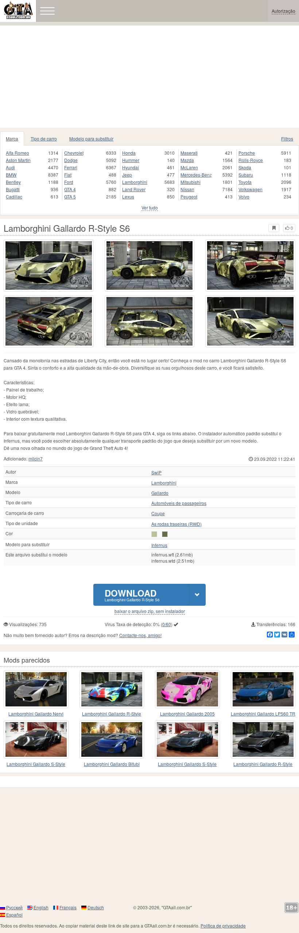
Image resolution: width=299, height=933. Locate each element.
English (41, 907)
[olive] (165, 534)
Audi (10, 167)
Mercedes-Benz (196, 174)
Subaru (245, 174)
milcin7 (35, 458)
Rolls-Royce (250, 160)
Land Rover (133, 189)
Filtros (287, 138)
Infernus (159, 545)
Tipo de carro (44, 138)
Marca (12, 138)
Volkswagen (250, 189)
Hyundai (130, 167)
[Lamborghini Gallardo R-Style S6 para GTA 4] (49, 265)
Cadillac (14, 196)
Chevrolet (74, 153)
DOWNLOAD (132, 594)
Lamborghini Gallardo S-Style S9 (187, 764)
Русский (14, 907)
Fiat (67, 174)
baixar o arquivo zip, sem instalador (149, 611)
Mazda (187, 160)
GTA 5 (70, 196)
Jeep (127, 174)
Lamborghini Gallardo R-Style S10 (262, 764)
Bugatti (13, 189)
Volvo (243, 196)
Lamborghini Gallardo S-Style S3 (36, 764)
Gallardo (159, 493)
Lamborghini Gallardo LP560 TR (263, 713)
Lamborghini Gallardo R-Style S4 (111, 713)
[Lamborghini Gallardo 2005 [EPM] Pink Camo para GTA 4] (187, 689)
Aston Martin (18, 160)
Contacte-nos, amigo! (140, 635)
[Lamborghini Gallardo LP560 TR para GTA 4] (263, 689)
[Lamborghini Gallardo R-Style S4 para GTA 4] (111, 689)
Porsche (246, 153)
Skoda (244, 167)
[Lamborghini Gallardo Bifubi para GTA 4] (111, 739)
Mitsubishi (190, 182)
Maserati (189, 153)
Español (14, 914)
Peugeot (188, 196)
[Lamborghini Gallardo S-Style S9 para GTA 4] (187, 739)
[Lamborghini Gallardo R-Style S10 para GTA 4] (263, 739)
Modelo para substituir (91, 138)
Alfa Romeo (17, 153)
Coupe (158, 513)
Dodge (71, 160)
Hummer (130, 160)
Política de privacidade (223, 925)
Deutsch (96, 907)
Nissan (187, 189)
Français (68, 907)
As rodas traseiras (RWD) (176, 524)
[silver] (154, 534)
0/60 (166, 624)
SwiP (156, 472)
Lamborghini (134, 182)
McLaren (189, 167)
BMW (11, 174)
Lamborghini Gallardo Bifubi (112, 764)
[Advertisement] (149, 77)
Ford (68, 182)
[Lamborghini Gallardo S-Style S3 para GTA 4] (36, 739)
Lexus (128, 196)
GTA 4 (70, 189)
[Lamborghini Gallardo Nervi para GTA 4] (36, 689)
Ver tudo (149, 207)
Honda (129, 153)
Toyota (245, 182)
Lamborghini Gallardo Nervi (35, 713)
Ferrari (70, 167)
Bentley (13, 182)
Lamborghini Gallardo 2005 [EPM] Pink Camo (187, 713)
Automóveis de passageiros (178, 503)
